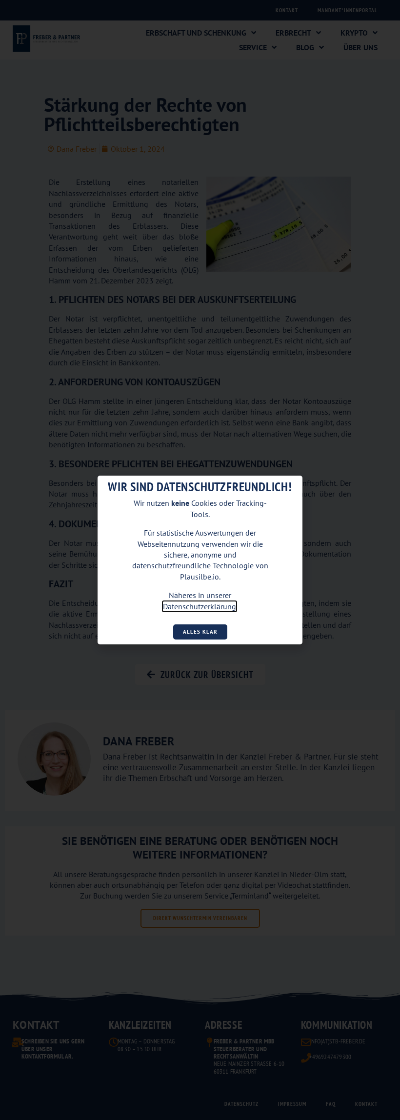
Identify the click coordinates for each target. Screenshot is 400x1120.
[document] (200, 560)
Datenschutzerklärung (199, 606)
